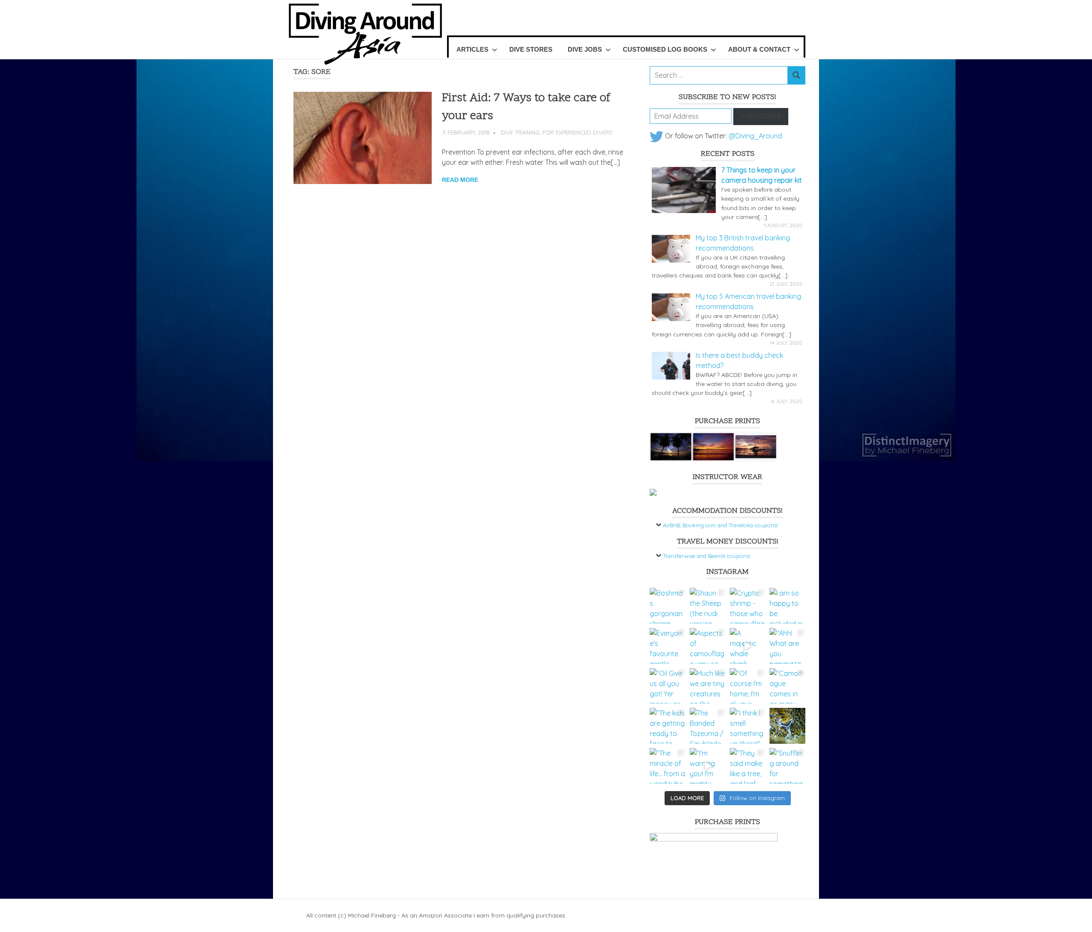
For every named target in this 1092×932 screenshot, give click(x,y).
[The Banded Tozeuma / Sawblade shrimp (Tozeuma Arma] (708, 726)
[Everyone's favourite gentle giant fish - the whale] (667, 646)
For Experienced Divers (578, 132)
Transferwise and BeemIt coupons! (706, 555)
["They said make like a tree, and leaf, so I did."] (748, 766)
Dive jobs (585, 49)
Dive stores (530, 49)
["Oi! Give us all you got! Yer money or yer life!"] (667, 686)
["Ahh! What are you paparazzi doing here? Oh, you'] (787, 646)
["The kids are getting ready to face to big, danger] (667, 726)
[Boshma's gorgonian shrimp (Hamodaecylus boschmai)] (667, 606)
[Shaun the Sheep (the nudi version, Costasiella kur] (708, 606)
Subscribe (760, 116)
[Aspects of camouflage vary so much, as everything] (708, 646)
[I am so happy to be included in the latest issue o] (787, 606)
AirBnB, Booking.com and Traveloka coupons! (720, 525)
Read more (460, 179)
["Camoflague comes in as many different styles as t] (787, 686)
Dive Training (520, 132)
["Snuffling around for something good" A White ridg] (787, 766)
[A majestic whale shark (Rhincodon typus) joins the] (748, 646)
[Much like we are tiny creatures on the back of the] (708, 686)
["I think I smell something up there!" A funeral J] (748, 726)
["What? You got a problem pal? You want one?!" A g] (787, 726)
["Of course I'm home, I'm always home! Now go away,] (748, 686)
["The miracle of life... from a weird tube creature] (667, 766)
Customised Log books (665, 49)
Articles (472, 49)
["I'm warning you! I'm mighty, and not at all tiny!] (708, 766)
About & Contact (759, 49)
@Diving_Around (755, 135)
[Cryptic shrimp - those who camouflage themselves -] (748, 606)
